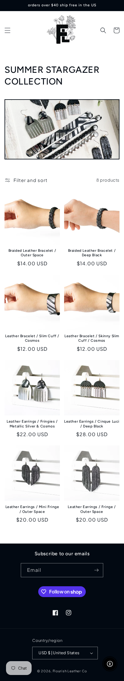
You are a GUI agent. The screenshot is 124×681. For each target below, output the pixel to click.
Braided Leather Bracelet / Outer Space (32, 252)
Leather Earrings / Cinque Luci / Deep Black (91, 423)
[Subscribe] (96, 570)
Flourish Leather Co (70, 671)
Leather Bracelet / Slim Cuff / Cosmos (32, 338)
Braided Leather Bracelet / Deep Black (92, 252)
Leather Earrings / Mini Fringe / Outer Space (32, 509)
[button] (7, 30)
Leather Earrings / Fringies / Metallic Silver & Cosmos (32, 423)
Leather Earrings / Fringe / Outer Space (92, 509)
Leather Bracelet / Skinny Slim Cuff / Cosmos (91, 338)
